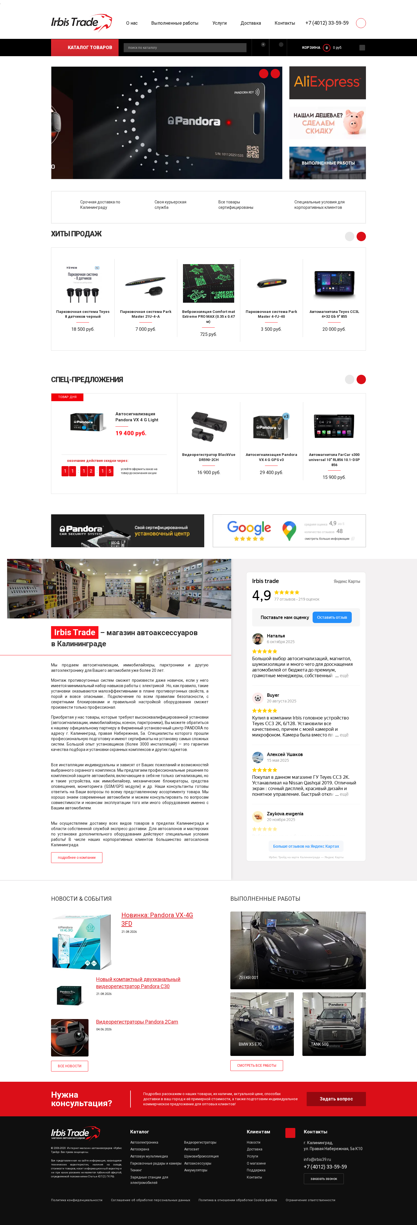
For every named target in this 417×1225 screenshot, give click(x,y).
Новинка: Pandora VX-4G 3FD (157, 919)
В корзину (85, 340)
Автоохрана (139, 1149)
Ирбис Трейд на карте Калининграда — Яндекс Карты (306, 857)
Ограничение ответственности (310, 1200)
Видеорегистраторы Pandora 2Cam (137, 1022)
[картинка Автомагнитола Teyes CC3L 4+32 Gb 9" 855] (334, 283)
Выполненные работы (175, 23)
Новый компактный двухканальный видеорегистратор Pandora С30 (138, 982)
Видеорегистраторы (200, 1142)
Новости (253, 1142)
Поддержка (256, 1170)
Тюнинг (136, 1170)
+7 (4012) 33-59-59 (327, 23)
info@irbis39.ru (317, 1159)
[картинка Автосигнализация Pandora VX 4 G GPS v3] (271, 426)
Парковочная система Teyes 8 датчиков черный (82, 314)
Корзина (311, 47)
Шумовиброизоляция (201, 1156)
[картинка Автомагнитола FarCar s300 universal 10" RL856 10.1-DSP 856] (334, 426)
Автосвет (191, 1149)
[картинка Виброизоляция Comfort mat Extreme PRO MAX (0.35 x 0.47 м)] (208, 283)
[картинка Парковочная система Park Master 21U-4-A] (146, 283)
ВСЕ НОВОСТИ (69, 1066)
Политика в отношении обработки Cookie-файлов (238, 1200)
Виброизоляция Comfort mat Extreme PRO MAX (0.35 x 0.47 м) (208, 317)
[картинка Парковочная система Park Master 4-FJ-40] (271, 283)
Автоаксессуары (197, 1163)
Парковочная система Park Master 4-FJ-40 (271, 314)
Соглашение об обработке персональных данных (150, 1200)
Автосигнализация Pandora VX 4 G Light (136, 416)
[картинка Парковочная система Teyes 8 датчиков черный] (83, 283)
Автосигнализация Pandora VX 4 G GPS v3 (271, 457)
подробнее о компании (77, 858)
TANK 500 (319, 1044)
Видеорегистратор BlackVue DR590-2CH (208, 457)
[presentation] (263, 73)
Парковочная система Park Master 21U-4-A (145, 314)
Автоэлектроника (144, 1142)
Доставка (251, 23)
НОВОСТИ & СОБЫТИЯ (81, 898)
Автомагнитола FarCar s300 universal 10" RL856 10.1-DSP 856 (334, 459)
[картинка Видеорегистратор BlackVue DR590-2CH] (209, 426)
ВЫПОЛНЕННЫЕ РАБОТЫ (265, 898)
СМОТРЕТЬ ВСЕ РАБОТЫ (256, 1066)
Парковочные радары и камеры (156, 1163)
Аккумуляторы (195, 1170)
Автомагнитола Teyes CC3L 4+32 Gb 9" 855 (334, 314)
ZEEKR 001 (248, 977)
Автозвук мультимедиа (149, 1156)
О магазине (256, 1163)
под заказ (274, 340)
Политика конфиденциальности (76, 1200)
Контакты (285, 23)
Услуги (219, 23)
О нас (132, 23)
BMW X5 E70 (250, 1044)
